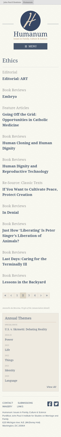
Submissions (25, 402)
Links (20, 406)
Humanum (28, 2)
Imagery (7, 406)
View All (51, 387)
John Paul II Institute (12, 2)
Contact (7, 402)
